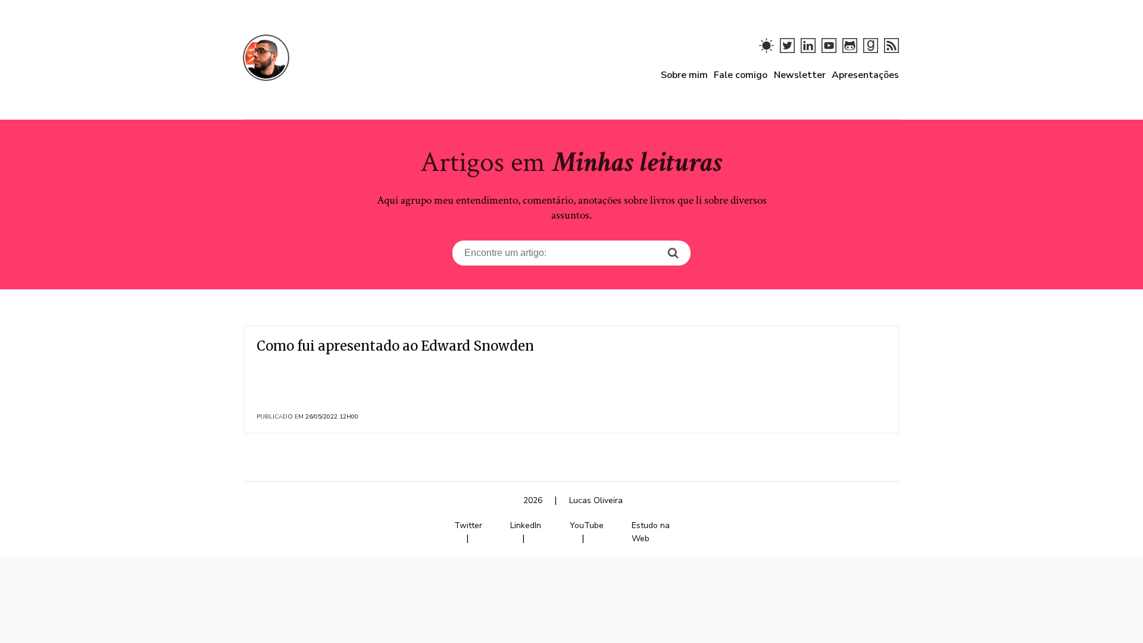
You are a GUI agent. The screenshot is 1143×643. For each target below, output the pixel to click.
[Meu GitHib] (849, 50)
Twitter (468, 525)
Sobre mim (684, 75)
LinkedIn (525, 525)
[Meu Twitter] (787, 50)
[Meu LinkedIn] (808, 50)
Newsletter (800, 75)
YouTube (587, 525)
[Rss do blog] (891, 50)
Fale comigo (740, 75)
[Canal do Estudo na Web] (829, 50)
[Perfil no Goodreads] (870, 50)
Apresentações (865, 75)
